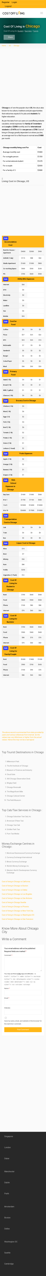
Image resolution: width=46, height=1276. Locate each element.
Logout (8, 6)
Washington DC (10, 1242)
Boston (7, 1217)
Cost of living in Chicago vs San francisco (17, 919)
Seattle (7, 1253)
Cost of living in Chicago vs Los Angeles (17, 894)
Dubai (6, 1158)
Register (6, 2)
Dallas (7, 1229)
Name (7, 988)
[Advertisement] (23, 80)
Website (7, 1008)
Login (14, 2)
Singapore (8, 1136)
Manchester (9, 1171)
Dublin (7, 1182)
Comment (8, 955)
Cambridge (9, 1264)
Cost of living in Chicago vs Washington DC (18, 915)
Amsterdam (9, 1206)
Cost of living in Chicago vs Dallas (14, 890)
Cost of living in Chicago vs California (16, 882)
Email (6, 998)
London (7, 1147)
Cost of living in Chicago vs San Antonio (17, 898)
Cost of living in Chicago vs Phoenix (15, 907)
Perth (6, 1193)
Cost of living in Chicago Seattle (14, 902)
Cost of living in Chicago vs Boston (15, 886)
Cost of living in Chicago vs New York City (17, 911)
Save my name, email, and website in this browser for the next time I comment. (23, 1022)
